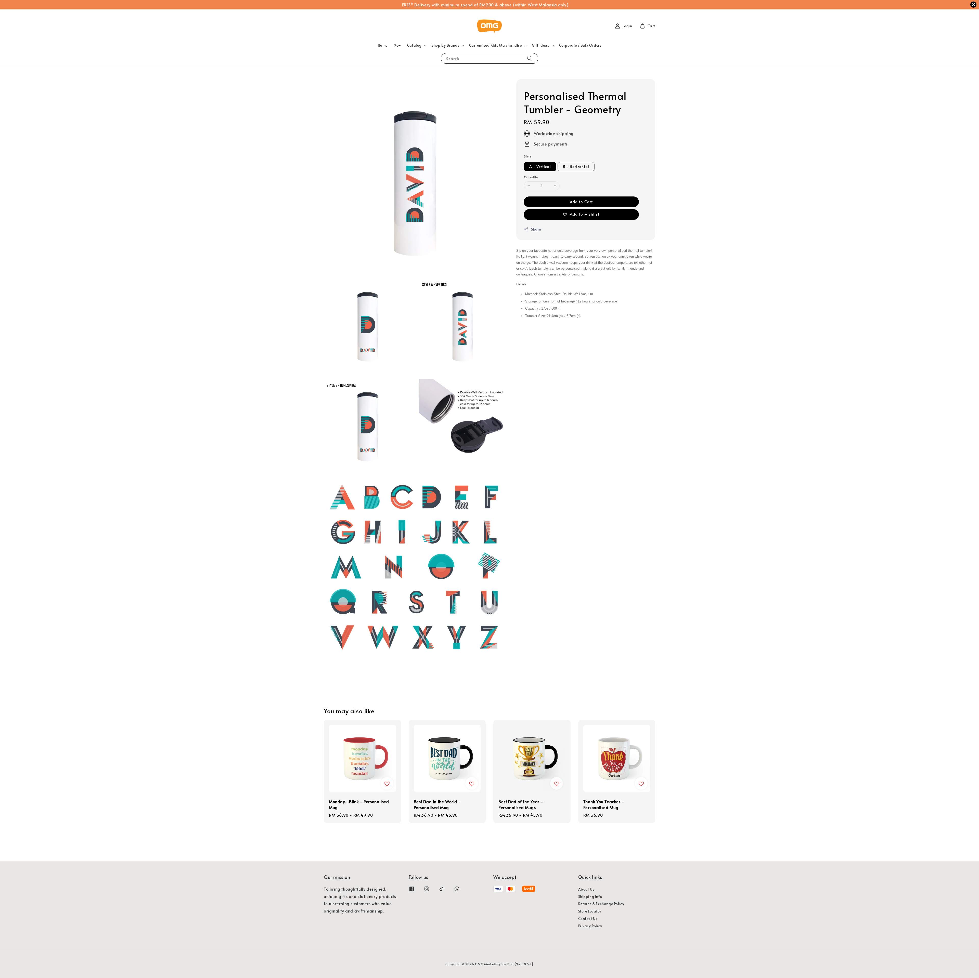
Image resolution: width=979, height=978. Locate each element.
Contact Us (587, 918)
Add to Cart (581, 201)
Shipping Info (590, 896)
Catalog (414, 45)
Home (383, 45)
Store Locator (589, 911)
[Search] (530, 58)
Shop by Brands (445, 45)
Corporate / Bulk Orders (580, 45)
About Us (586, 889)
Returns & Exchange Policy (601, 903)
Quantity (531, 177)
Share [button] (536, 229)
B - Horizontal (576, 166)
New (397, 45)
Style (527, 156)
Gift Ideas (540, 45)
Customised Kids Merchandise (495, 45)
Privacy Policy (590, 925)
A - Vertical (540, 166)
